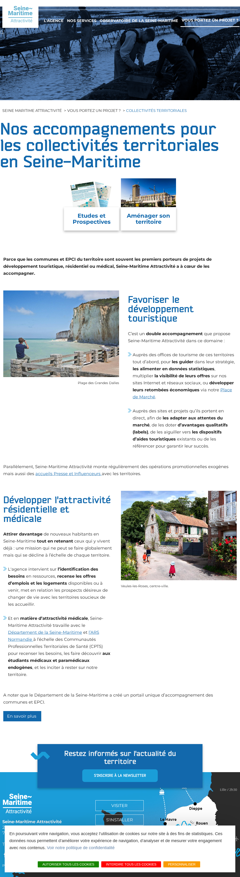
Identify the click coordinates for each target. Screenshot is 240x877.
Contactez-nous (222, 5)
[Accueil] (20, 14)
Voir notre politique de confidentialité (81, 847)
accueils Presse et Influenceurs (68, 473)
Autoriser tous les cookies (68, 864)
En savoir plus (22, 716)
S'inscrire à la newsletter (120, 775)
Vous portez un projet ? (210, 20)
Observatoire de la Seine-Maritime (139, 20)
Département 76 (185, 5)
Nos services (81, 20)
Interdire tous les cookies (131, 864)
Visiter (76, 5)
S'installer (98, 5)
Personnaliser (181, 864)
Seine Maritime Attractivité (32, 110)
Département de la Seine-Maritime (45, 632)
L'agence (54, 20)
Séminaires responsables (139, 5)
